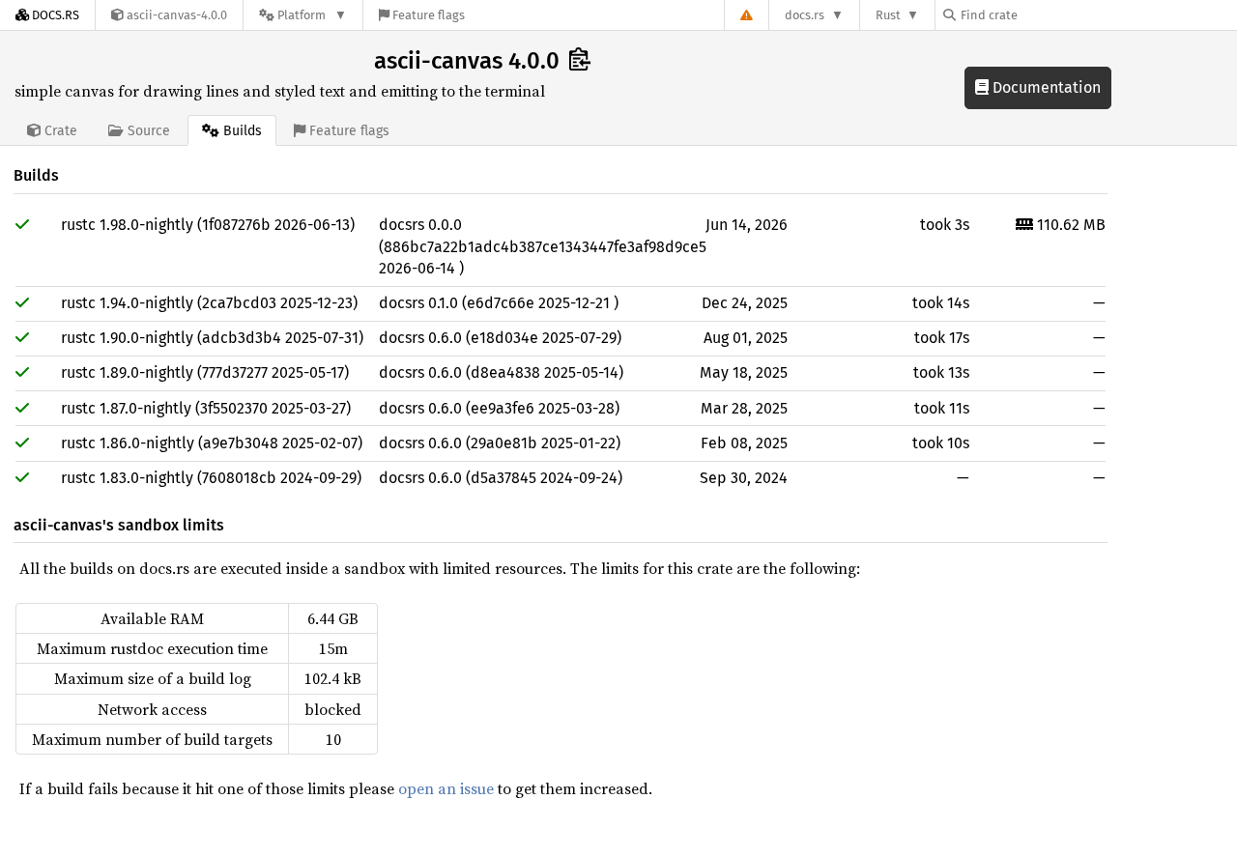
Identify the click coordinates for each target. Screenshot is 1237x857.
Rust (888, 15)
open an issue (446, 788)
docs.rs (804, 15)
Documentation (1045, 87)
